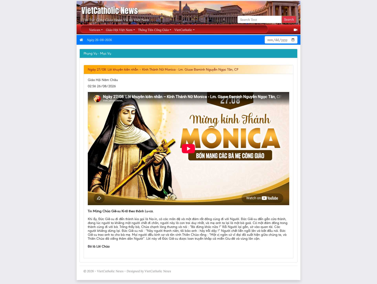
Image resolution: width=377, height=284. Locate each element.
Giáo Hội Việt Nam (119, 30)
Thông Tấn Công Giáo (153, 30)
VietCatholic (183, 30)
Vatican (94, 30)
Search (289, 19)
